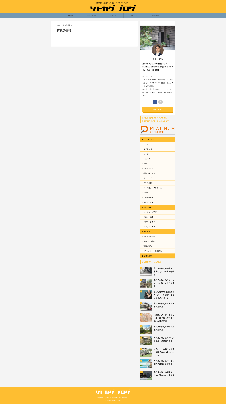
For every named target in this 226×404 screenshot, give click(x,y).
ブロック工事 (148, 217)
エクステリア (91, 16)
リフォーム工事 (149, 227)
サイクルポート (149, 149)
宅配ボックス (148, 168)
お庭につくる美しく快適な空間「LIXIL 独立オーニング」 (164, 352)
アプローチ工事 (149, 222)
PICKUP (134, 16)
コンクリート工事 (150, 212)
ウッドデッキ (148, 197)
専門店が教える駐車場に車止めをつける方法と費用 (164, 271)
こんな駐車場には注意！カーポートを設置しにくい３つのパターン (164, 295)
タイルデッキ (148, 202)
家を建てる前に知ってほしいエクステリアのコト (113, 398)
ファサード (147, 178)
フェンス (146, 159)
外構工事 (113, 16)
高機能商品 (147, 246)
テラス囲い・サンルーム (152, 188)
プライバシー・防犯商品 (152, 251)
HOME (70, 16)
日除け (145, 193)
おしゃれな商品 (149, 236)
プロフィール (157, 109)
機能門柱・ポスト (150, 173)
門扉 (145, 164)
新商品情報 (155, 16)
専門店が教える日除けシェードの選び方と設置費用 (164, 283)
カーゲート (147, 154)
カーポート (147, 144)
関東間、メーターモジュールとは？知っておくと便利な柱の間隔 (164, 318)
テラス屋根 (147, 183)
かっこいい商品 (149, 241)
